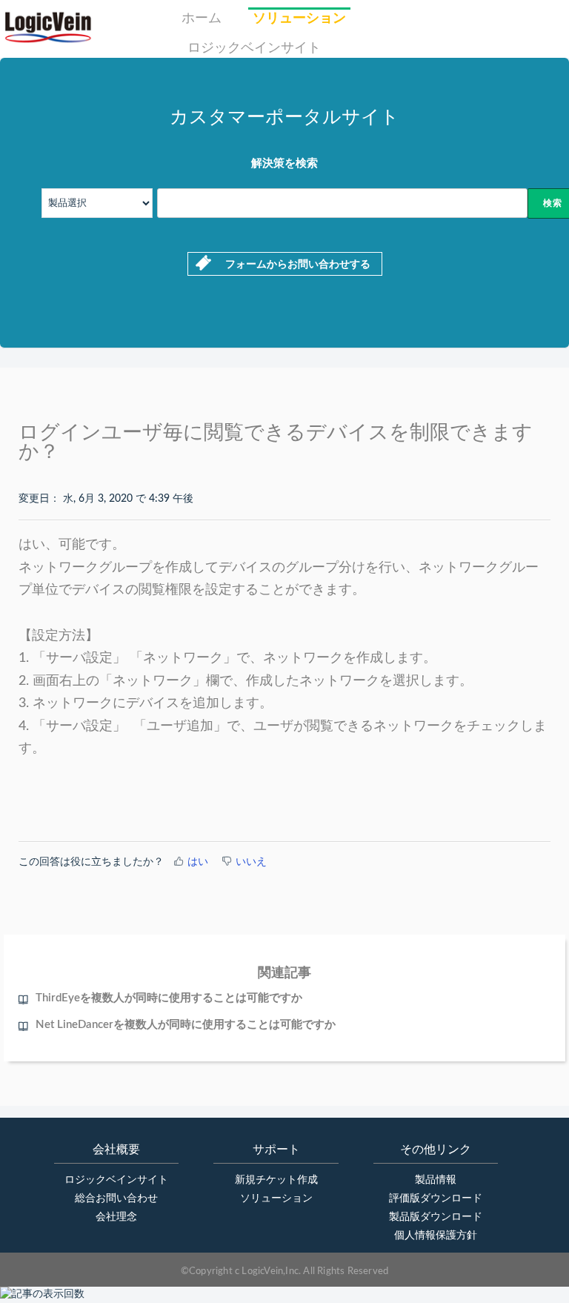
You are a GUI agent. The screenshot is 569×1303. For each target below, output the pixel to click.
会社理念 (116, 1217)
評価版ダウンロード (435, 1198)
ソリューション (299, 18)
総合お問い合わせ (116, 1198)
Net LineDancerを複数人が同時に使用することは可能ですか (186, 1024)
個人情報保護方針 (435, 1235)
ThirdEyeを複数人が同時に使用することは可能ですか (169, 998)
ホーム (202, 18)
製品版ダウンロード (435, 1217)
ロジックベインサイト (254, 48)
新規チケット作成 (276, 1180)
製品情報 (435, 1180)
